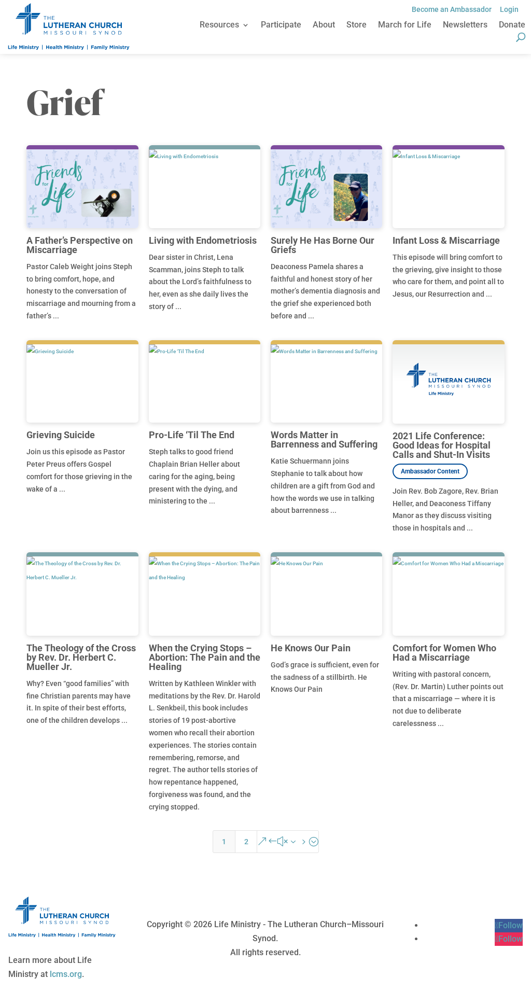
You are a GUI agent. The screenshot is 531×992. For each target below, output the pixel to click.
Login (509, 9)
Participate (281, 25)
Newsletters (465, 25)
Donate (512, 25)
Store (356, 25)
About (324, 25)
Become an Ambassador (452, 9)
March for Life (404, 25)
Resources (219, 25)
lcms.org (66, 974)
